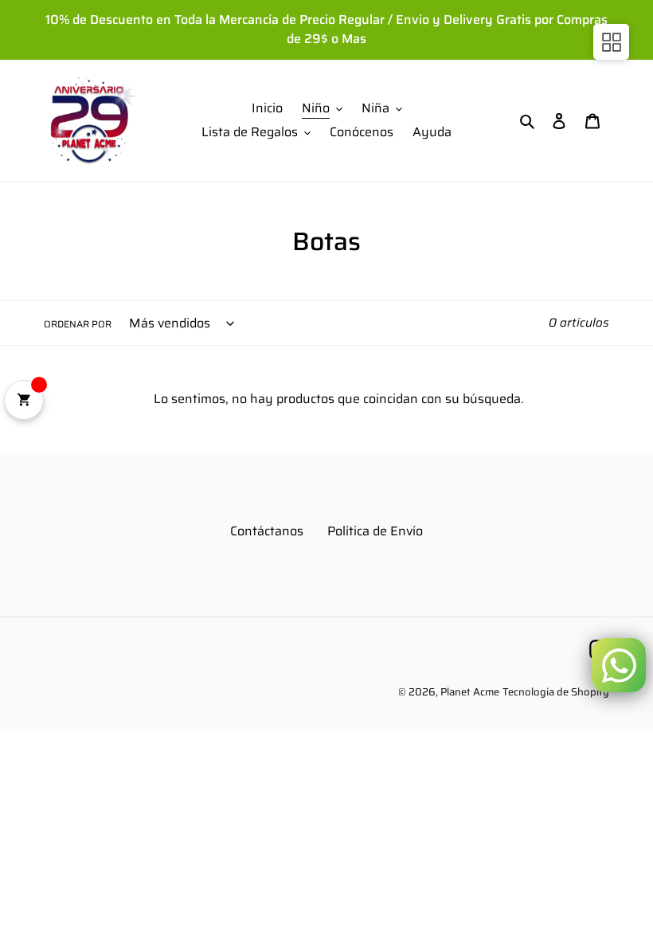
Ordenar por (77, 324)
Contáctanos (266, 531)
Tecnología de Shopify (555, 691)
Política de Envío (375, 531)
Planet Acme (469, 691)
